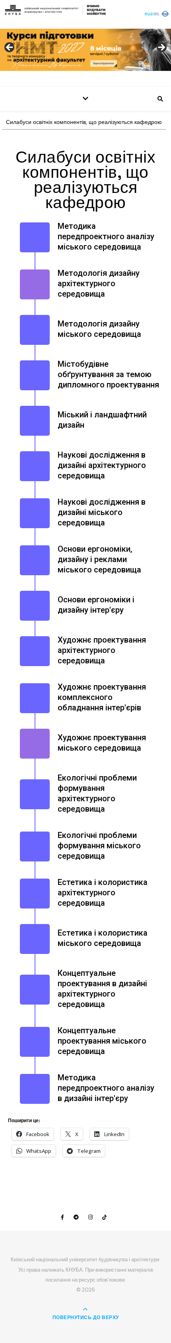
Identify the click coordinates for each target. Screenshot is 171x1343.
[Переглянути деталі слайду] (85, 50)
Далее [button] (161, 48)
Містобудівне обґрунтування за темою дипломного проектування (108, 374)
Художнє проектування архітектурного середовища (102, 650)
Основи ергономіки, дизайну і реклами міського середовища (99, 559)
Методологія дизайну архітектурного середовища (99, 283)
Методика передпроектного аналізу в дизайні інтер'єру (106, 1088)
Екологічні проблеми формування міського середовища (99, 845)
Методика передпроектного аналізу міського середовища (106, 236)
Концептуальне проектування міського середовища (102, 1041)
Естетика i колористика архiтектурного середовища (103, 892)
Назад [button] (10, 48)
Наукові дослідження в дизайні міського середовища (102, 512)
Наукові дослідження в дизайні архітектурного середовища (102, 465)
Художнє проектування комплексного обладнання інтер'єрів (102, 697)
